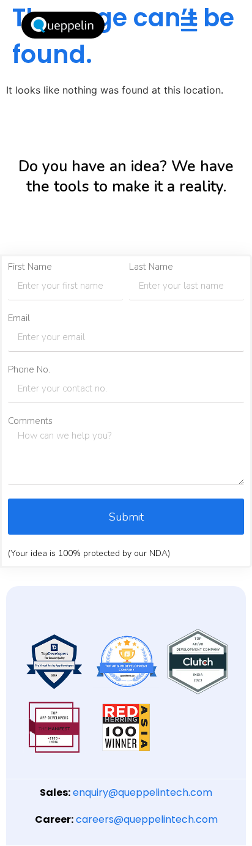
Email (19, 318)
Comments (30, 421)
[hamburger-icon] (189, 25)
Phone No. (29, 369)
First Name (30, 267)
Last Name (151, 267)
